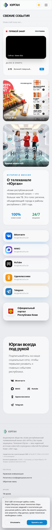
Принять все (36, 522)
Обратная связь (10, 481)
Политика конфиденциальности (17, 478)
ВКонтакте (20, 380)
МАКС (17, 389)
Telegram (19, 405)
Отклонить (15, 522)
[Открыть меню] (46, 5)
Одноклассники (22, 397)
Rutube (35, 389)
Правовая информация (13, 474)
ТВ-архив (7, 494)
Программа (40, 31)
